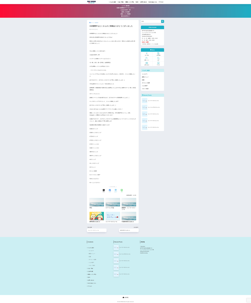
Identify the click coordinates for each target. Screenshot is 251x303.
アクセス (161, 2)
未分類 (134, 195)
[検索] (162, 21)
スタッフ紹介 (145, 88)
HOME (126, 297)
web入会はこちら (153, 2)
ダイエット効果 (146, 82)
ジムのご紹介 (113, 2)
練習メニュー (145, 77)
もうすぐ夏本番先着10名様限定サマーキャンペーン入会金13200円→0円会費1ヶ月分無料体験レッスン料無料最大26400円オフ (125, 11)
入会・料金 (120, 2)
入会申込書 (158, 55)
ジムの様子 (145, 85)
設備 (143, 80)
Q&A (137, 2)
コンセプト (145, 74)
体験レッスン (146, 60)
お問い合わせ (143, 2)
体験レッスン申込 (130, 2)
